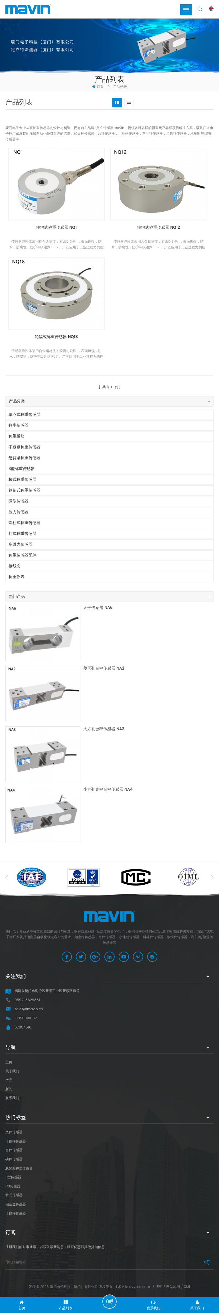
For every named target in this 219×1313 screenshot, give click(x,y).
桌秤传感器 (14, 1132)
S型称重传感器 (22, 468)
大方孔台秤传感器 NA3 (103, 729)
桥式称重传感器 (22, 479)
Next (212, 877)
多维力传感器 (21, 544)
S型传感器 (13, 1177)
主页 (8, 1062)
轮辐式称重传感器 (24, 490)
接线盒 (15, 566)
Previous (6, 877)
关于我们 (12, 1071)
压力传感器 (19, 512)
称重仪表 (17, 577)
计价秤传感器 (15, 1141)
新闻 (8, 1089)
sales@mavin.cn (29, 1009)
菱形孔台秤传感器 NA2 (103, 669)
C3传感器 (12, 1186)
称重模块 (17, 436)
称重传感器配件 (22, 555)
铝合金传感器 (15, 1204)
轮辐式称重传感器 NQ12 (158, 228)
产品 (8, 1080)
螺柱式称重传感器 (24, 523)
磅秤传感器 (14, 1159)
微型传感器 (19, 501)
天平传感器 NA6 (98, 608)
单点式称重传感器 (24, 414)
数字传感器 (19, 425)
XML (187, 1287)
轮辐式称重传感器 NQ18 (56, 337)
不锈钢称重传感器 (24, 447)
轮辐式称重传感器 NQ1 (56, 228)
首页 (100, 86)
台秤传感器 (14, 1150)
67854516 (23, 1027)
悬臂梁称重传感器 (24, 458)
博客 (158, 1287)
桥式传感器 (14, 1195)
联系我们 (12, 1098)
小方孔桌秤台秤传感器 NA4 (108, 790)
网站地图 (173, 1287)
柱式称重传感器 (22, 533)
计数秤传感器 (15, 1213)
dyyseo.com (139, 1287)
